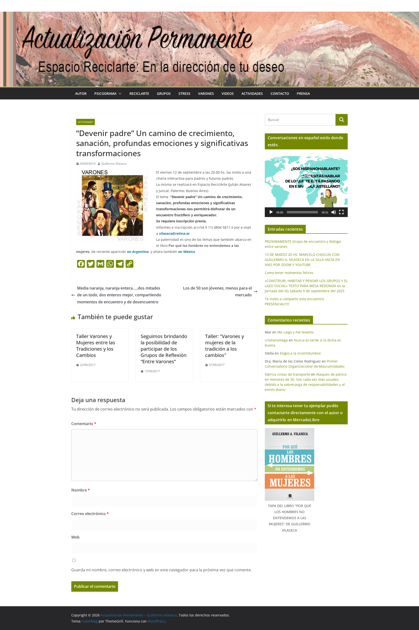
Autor (81, 93)
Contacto (280, 93)
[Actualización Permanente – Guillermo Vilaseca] (209, 15)
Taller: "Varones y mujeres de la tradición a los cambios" (224, 345)
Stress (184, 93)
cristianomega (276, 340)
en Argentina (138, 251)
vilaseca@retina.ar (174, 233)
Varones (206, 93)
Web (75, 537)
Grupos (164, 93)
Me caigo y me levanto (295, 332)
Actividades (252, 93)
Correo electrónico (90, 513)
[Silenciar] (333, 212)
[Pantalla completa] (341, 212)
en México (186, 251)
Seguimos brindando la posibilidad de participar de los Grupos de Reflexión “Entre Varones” (164, 349)
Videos (228, 93)
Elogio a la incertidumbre (300, 353)
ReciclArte (139, 93)
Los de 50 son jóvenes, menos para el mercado (217, 291)
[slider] (302, 212)
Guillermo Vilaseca (114, 164)
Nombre (80, 490)
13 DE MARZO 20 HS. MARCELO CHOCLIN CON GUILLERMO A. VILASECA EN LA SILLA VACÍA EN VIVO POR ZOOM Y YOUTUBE (302, 259)
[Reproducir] (271, 212)
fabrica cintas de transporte (287, 374)
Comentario (83, 423)
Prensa (303, 93)
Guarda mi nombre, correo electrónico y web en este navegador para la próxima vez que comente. (161, 570)
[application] (306, 185)
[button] (119, 93)
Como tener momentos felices (289, 272)
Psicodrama (105, 93)
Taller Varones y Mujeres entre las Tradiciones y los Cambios (95, 345)
